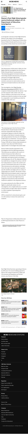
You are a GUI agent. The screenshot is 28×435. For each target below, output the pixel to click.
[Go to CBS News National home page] (14, 1)
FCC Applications (5, 387)
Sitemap (3, 377)
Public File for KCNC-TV (6, 383)
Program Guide (4, 368)
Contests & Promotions (6, 370)
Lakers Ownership (5, 345)
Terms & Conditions (5, 375)
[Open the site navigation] (5, 1)
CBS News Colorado (12, 226)
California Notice (5, 397)
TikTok (2, 358)
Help (2, 416)
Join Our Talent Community (7, 414)
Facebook (3, 353)
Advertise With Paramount (7, 412)
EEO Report (4, 389)
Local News (4, 16)
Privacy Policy (4, 395)
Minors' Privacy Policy (6, 404)
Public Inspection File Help (7, 385)
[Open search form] (26, 1)
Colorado (3, 4)
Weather (15, 4)
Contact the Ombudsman (7, 421)
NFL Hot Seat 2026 (5, 343)
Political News (4, 339)
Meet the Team (4, 366)
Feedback (3, 419)
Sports (20, 4)
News (9, 4)
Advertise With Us (5, 372)
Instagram (3, 356)
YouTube (3, 351)
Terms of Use (4, 402)
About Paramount (5, 410)
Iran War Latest (4, 341)
